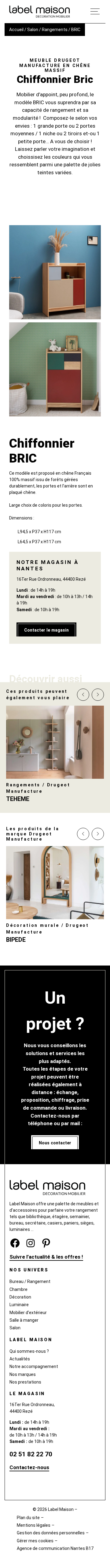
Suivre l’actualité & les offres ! (46, 1257)
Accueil (16, 29)
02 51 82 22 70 (30, 1454)
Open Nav (95, 11)
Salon (32, 29)
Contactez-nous (29, 1467)
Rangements (55, 29)
